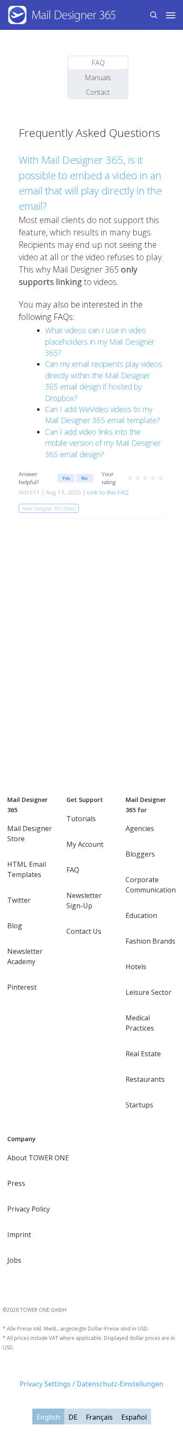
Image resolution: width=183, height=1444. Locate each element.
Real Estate (143, 1053)
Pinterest (22, 987)
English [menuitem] (48, 1416)
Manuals (98, 77)
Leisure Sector (149, 992)
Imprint (19, 1234)
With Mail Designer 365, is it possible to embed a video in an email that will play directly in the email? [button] (90, 183)
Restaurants (145, 1079)
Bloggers (140, 854)
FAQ (98, 62)
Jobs (14, 1260)
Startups (139, 1105)
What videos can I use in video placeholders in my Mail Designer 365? (99, 341)
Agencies (140, 828)
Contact (98, 92)
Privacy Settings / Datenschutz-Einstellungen (91, 1384)
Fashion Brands (150, 941)
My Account (84, 844)
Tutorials (81, 818)
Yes (66, 478)
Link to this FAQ (108, 492)
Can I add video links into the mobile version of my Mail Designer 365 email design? (103, 443)
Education (141, 915)
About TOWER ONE (38, 1157)
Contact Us (83, 931)
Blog (14, 925)
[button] (170, 15)
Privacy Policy (28, 1209)
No (84, 478)
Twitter (19, 900)
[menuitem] (48, 1417)
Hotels (136, 966)
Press (16, 1183)
